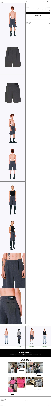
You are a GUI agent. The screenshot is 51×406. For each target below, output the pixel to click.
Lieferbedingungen (2, 400)
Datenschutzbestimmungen (3, 399)
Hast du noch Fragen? (28, 23)
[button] (49, 405)
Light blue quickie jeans (39, 389)
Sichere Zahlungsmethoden (28, 22)
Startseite (2, 2)
